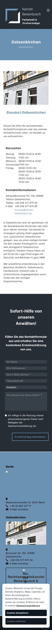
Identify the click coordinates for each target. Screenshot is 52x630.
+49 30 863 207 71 (20, 505)
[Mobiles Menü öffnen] (48, 10)
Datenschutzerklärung (28, 605)
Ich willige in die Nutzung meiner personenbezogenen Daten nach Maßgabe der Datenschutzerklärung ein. (26, 420)
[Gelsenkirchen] (26, 532)
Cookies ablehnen (16, 621)
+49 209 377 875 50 (21, 560)
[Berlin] (19, 472)
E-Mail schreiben (19, 509)
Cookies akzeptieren (17, 612)
